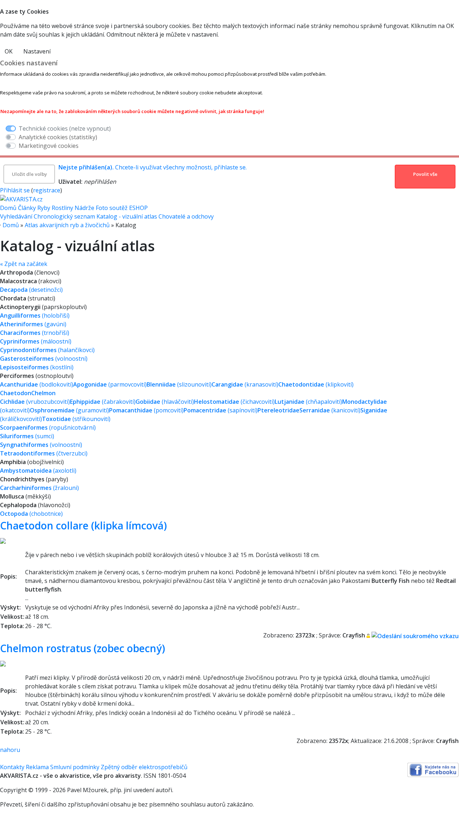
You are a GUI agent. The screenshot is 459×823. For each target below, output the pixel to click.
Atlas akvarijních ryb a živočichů (67, 225)
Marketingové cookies (49, 146)
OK (9, 51)
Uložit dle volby (29, 174)
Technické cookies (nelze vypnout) (65, 128)
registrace (46, 190)
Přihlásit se (15, 190)
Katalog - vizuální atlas (126, 216)
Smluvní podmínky (74, 767)
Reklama (37, 767)
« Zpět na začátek (23, 264)
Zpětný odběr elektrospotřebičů (144, 767)
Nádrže (84, 208)
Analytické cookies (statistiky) (58, 137)
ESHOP (138, 208)
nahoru (10, 750)
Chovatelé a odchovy (186, 216)
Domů (8, 208)
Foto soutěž (112, 208)
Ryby (43, 208)
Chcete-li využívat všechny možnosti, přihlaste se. (152, 167)
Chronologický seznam (64, 216)
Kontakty (12, 767)
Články (27, 208)
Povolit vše (425, 174)
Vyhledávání (16, 216)
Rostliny (62, 208)
